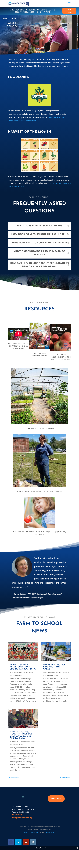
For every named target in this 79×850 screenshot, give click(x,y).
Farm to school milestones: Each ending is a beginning (23, 667)
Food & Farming (19, 744)
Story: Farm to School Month (39, 428)
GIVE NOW (56, 798)
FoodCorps (18, 675)
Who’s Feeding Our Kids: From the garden (54, 667)
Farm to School (23, 672)
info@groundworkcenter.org (22, 818)
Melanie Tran (15, 741)
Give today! (69, 11)
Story (50, 832)
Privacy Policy (34, 832)
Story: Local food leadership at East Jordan (39, 491)
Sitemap (26, 832)
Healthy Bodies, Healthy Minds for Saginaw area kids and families (21, 735)
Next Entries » (65, 778)
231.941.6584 (17, 815)
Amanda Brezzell (50, 672)
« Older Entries (14, 778)
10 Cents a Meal (25, 741)
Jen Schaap (15, 672)
